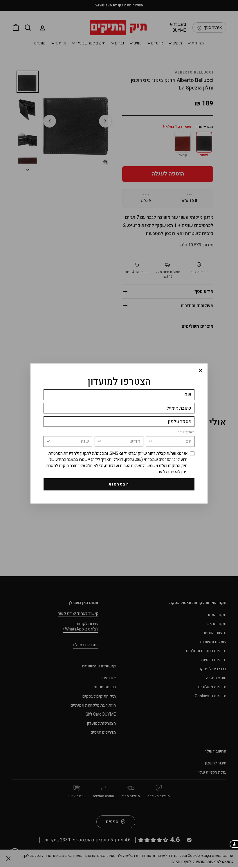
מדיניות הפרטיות (62, 453)
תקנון (84, 453)
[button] (233, 844)
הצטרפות (119, 484)
